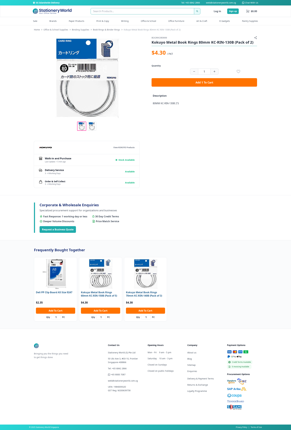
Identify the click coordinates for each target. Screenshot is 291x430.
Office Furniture (176, 21)
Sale (35, 21)
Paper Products (76, 21)
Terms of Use (256, 427)
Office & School (148, 21)
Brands (53, 21)
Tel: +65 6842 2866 (190, 2)
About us (191, 352)
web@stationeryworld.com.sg (221, 2)
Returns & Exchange (197, 384)
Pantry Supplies (250, 21)
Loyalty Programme (197, 391)
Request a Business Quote (58, 229)
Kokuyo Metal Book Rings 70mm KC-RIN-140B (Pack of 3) (144, 294)
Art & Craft (201, 21)
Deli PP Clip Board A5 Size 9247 (54, 292)
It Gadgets (224, 21)
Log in (217, 11)
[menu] (251, 11)
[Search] (197, 11)
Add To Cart (55, 310)
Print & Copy (102, 21)
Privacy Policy (241, 427)
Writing (125, 21)
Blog (189, 358)
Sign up (233, 11)
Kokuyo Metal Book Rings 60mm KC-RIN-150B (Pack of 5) (99, 294)
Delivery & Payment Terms (200, 378)
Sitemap (191, 365)
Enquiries (192, 371)
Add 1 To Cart (204, 82)
